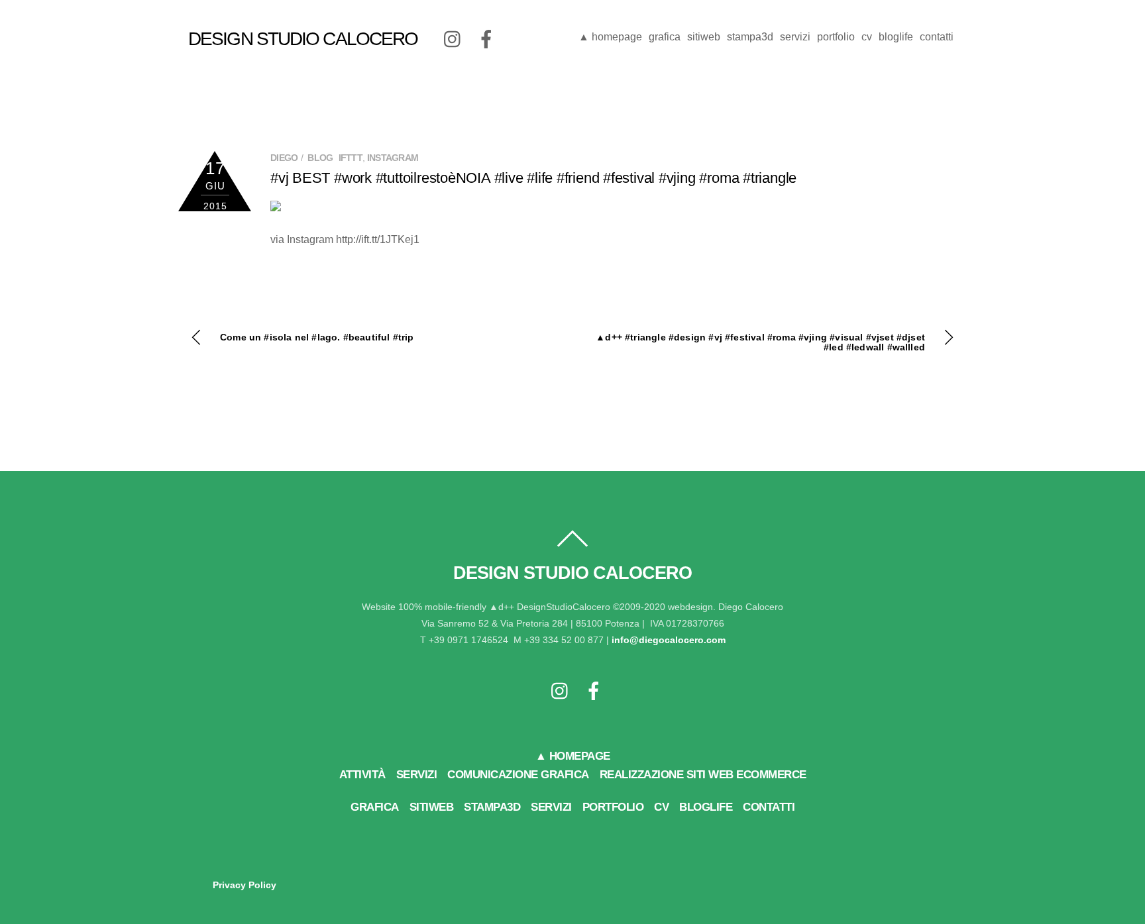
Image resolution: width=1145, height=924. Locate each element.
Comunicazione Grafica (518, 774)
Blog (320, 158)
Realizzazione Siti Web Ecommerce (703, 774)
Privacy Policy (244, 885)
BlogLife (896, 36)
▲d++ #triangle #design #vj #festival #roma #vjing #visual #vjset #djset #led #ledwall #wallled (760, 342)
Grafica (665, 36)
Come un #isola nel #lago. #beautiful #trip (317, 337)
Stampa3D (750, 36)
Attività (362, 774)
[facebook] (486, 38)
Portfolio (836, 36)
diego (284, 158)
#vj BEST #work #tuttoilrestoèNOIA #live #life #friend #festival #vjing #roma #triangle (533, 178)
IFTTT (351, 158)
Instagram (393, 158)
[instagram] (453, 38)
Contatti (937, 36)
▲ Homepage (610, 36)
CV (866, 36)
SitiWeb (703, 36)
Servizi (795, 36)
